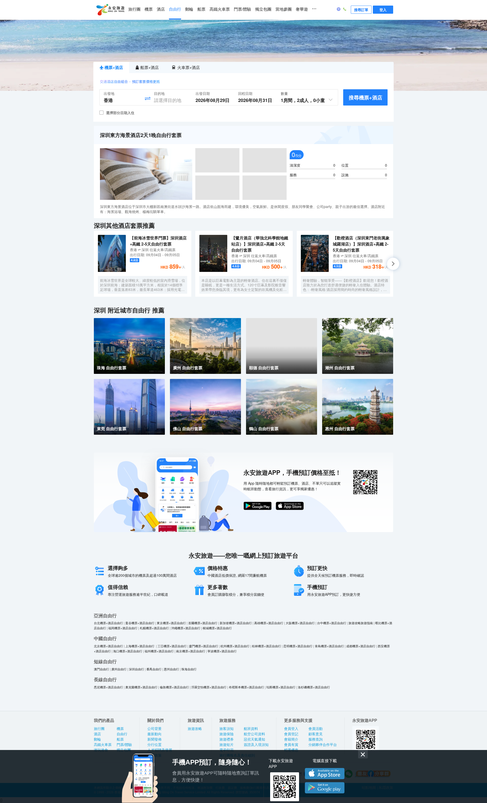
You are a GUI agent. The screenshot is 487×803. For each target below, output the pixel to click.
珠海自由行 (189, 669)
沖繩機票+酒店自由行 (185, 628)
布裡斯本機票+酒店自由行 (246, 687)
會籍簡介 (291, 739)
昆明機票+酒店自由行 (297, 646)
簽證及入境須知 (256, 745)
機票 (149, 9)
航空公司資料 (254, 734)
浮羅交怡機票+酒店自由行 (209, 687)
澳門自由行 (101, 669)
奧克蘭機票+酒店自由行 (141, 687)
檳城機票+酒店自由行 (217, 628)
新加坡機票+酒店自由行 (236, 623)
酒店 (161, 9)
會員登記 (291, 734)
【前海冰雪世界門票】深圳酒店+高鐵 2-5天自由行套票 (158, 241)
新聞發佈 (154, 739)
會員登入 (291, 729)
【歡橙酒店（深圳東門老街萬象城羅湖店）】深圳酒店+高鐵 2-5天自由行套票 (361, 244)
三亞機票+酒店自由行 (172, 646)
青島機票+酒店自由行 (329, 646)
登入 (383, 9)
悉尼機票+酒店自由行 (108, 687)
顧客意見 (315, 734)
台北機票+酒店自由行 (108, 623)
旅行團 (134, 9)
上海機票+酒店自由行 (140, 646)
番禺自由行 (154, 669)
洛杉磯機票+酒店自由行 (314, 687)
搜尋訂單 (361, 9)
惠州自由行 (171, 669)
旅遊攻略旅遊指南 (361, 623)
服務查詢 (315, 739)
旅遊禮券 (226, 739)
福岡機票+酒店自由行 (122, 628)
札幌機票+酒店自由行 (154, 628)
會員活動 (315, 729)
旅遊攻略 (195, 729)
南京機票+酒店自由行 (190, 651)
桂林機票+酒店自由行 (266, 646)
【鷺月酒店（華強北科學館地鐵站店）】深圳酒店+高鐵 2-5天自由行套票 (259, 244)
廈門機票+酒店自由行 (203, 646)
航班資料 (251, 729)
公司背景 (154, 729)
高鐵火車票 (220, 9)
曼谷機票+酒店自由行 (139, 623)
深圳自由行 (136, 669)
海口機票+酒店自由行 (127, 651)
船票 (201, 9)
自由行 (175, 9)
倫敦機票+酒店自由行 (174, 687)
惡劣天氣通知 (254, 739)
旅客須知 (226, 729)
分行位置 (154, 745)
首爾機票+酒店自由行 (202, 623)
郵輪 (189, 9)
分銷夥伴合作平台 (322, 745)
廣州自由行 (119, 669)
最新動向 (154, 734)
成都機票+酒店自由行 (360, 646)
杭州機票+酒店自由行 (235, 646)
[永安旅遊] (110, 9)
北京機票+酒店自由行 (108, 646)
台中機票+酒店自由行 (331, 623)
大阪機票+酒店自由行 (300, 623)
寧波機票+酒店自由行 (222, 651)
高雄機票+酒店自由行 (268, 623)
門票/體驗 (242, 9)
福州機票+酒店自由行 (159, 651)
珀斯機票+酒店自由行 (280, 687)
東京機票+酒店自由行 (171, 623)
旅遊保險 (226, 734)
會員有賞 (291, 745)
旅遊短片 (226, 745)
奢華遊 (302, 9)
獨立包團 (263, 9)
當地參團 (283, 9)
